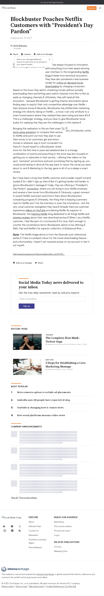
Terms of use (21, 586)
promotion (32, 188)
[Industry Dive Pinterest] (12, 530)
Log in (57, 535)
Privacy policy (8, 586)
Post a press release (28, 497)
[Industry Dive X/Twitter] (19, 526)
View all (14, 497)
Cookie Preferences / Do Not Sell (61, 586)
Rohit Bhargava (20, 45)
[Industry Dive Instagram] (4, 530)
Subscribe (92, 8)
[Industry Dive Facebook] (12, 526)
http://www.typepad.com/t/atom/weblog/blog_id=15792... (39, 254)
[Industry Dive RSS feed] (19, 530)
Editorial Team (35, 526)
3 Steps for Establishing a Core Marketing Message (66, 364)
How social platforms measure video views (41, 415)
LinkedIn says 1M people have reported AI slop (43, 399)
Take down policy (36, 586)
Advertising (59, 522)
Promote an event (62, 530)
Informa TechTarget (45, 574)
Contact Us (34, 530)
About (31, 522)
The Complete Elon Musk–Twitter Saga (63, 339)
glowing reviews (21, 217)
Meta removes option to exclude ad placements (44, 392)
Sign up (26, 306)
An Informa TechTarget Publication (52, 2)
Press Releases (35, 547)
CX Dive (57, 546)
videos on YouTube (35, 210)
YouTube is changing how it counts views (40, 407)
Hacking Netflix (39, 214)
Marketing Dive (60, 551)
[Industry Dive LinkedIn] (4, 526)
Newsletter (33, 535)
